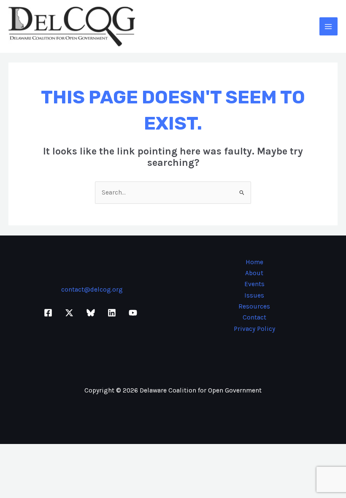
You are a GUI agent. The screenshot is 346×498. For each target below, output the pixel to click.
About (254, 273)
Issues (254, 295)
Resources (254, 306)
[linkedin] (113, 313)
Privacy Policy (254, 329)
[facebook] (49, 313)
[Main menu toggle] (328, 26)
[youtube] (134, 313)
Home (254, 262)
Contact (254, 317)
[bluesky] (92, 313)
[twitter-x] (70, 313)
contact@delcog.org (92, 289)
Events (254, 284)
